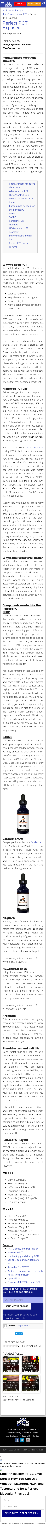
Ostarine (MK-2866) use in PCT (24, 1282)
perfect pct (19, 1399)
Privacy (22, 1429)
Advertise (12, 1429)
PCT (16, 1396)
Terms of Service (31, 1432)
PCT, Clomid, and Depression (23, 1248)
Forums (13, 246)
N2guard (13, 224)
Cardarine (36, 842)
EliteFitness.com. (21, 1450)
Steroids (30, 1399)
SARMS (12, 217)
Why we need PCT (18, 191)
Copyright (26, 1436)
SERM (12, 213)
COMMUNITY (34, 3)
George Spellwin (23, 1326)
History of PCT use (19, 194)
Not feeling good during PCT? (23, 1256)
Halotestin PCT (15, 1252)
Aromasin (14, 231)
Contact (36, 1436)
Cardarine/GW (16, 220)
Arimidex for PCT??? (18, 1267)
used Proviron (35, 447)
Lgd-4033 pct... (15, 1278)
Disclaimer (32, 1429)
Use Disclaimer (12, 1436)
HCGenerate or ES (18, 228)
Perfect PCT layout (19, 243)
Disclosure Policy (14, 1432)
